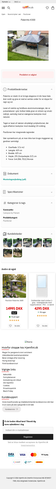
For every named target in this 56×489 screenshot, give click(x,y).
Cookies (6, 385)
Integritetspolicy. (28, 445)
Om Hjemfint (8, 383)
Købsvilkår (7, 374)
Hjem (3, 14)
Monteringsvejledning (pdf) (14, 179)
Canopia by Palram (11, 213)
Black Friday (8, 391)
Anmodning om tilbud (12, 380)
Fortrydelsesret (9, 377)
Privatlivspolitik (9, 388)
